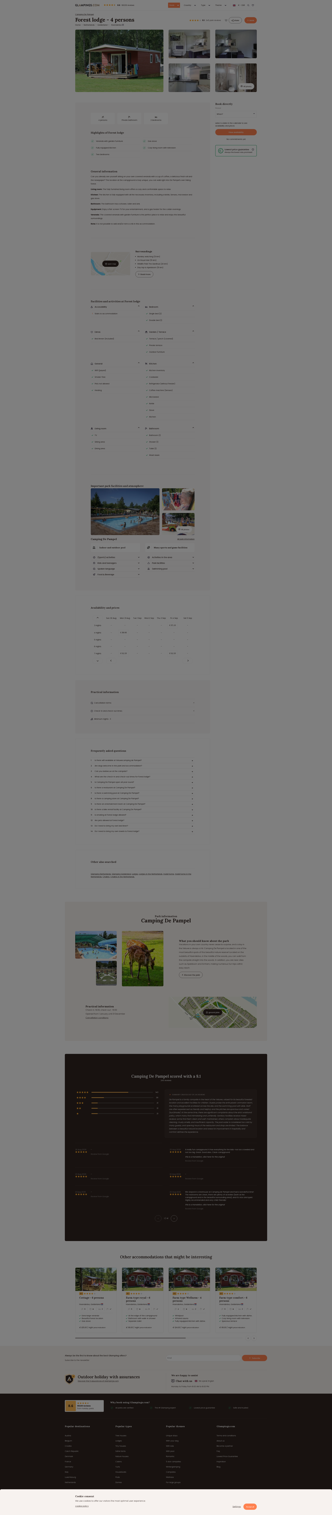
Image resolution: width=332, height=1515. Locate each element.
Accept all (250, 1507)
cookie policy (82, 1506)
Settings (237, 1506)
